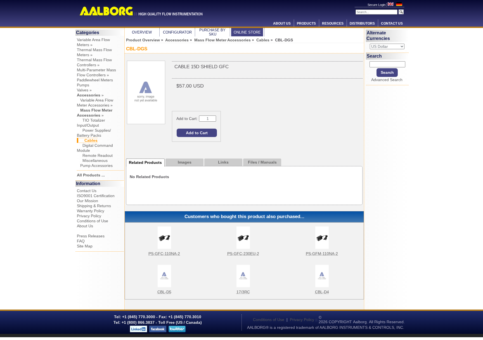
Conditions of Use (92, 221)
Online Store (247, 32)
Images (184, 162)
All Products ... (91, 175)
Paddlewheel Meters (95, 80)
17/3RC (243, 292)
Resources (333, 23)
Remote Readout (95, 155)
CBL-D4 (322, 292)
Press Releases (91, 236)
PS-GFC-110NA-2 (164, 253)
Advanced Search (386, 79)
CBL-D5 (164, 292)
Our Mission (87, 201)
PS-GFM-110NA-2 (322, 253)
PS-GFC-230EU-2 (243, 253)
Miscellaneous (92, 160)
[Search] (401, 12)
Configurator (177, 32)
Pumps (83, 85)
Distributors (362, 23)
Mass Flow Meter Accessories (222, 40)
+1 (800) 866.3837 (138, 322)
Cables (262, 40)
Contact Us (392, 23)
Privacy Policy (89, 216)
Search (374, 55)
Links (223, 162)
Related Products (145, 162)
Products (306, 23)
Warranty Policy (90, 211)
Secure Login (377, 4)
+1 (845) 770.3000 (138, 317)
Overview (142, 32)
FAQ (81, 241)
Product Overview (143, 40)
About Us (282, 23)
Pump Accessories (95, 165)
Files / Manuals (262, 162)
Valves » (84, 90)
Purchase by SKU (212, 32)
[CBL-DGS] (146, 123)
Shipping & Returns (94, 206)
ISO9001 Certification (96, 195)
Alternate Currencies (378, 35)
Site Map (85, 246)
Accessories (177, 40)
